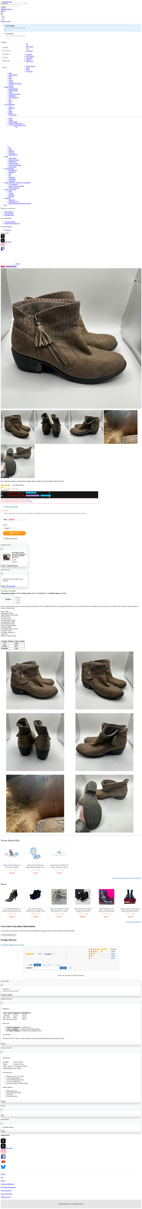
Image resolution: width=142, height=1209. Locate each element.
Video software (30, 66)
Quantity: (5, 989)
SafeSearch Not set (6, 9)
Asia (10, 102)
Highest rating (47, 965)
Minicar (11, 113)
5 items (113, 951)
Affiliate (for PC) (6, 1197)
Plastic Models (13, 122)
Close (3, 586)
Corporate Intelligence (7, 1184)
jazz (10, 99)
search (3, 7)
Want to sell (5, 61)
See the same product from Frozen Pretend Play (126, 878)
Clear (70, 968)
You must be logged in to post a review (13, 945)
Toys (10, 106)
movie (28, 70)
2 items (113, 953)
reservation (5, 54)
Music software (9, 87)
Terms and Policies (6, 1194)
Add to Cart (15, 533)
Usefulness (58, 965)
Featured (5, 57)
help (2, 1177)
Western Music (13, 90)
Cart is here (29, 51)
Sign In (3, 11)
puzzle (10, 111)
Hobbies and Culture (15, 83)
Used (26, 495)
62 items (48, 954)
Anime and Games (14, 94)
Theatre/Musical (13, 97)
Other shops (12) (12, 506)
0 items (113, 958)
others (10, 76)
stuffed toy (12, 108)
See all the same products (133, 922)
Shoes (18, 600)
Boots (18, 602)
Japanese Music (13, 89)
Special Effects (13, 75)
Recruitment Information (8, 1187)
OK (2, 1115)
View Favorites (10, 586)
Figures (11, 120)
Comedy (11, 82)
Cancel (3, 566)
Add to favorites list (11, 538)
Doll (10, 109)
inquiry (3, 1181)
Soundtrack (12, 96)
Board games (13, 115)
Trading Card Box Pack (16, 123)
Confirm (9, 995)
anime (28, 68)
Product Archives (6, 1190)
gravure (11, 85)
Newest (37, 965)
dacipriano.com (7, 1)
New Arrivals (6, 51)
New (19, 493)
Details (28, 500)
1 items (113, 955)
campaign (5, 47)
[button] (71, 19)
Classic (11, 92)
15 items (113, 949)
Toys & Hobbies (10, 104)
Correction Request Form (9, 935)
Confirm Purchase (12, 566)
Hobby (11, 118)
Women (4, 67)
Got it (3, 1044)
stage (10, 78)
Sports (10, 80)
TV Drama (29, 71)
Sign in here (29, 46)
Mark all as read (6, 21)
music (10, 73)
